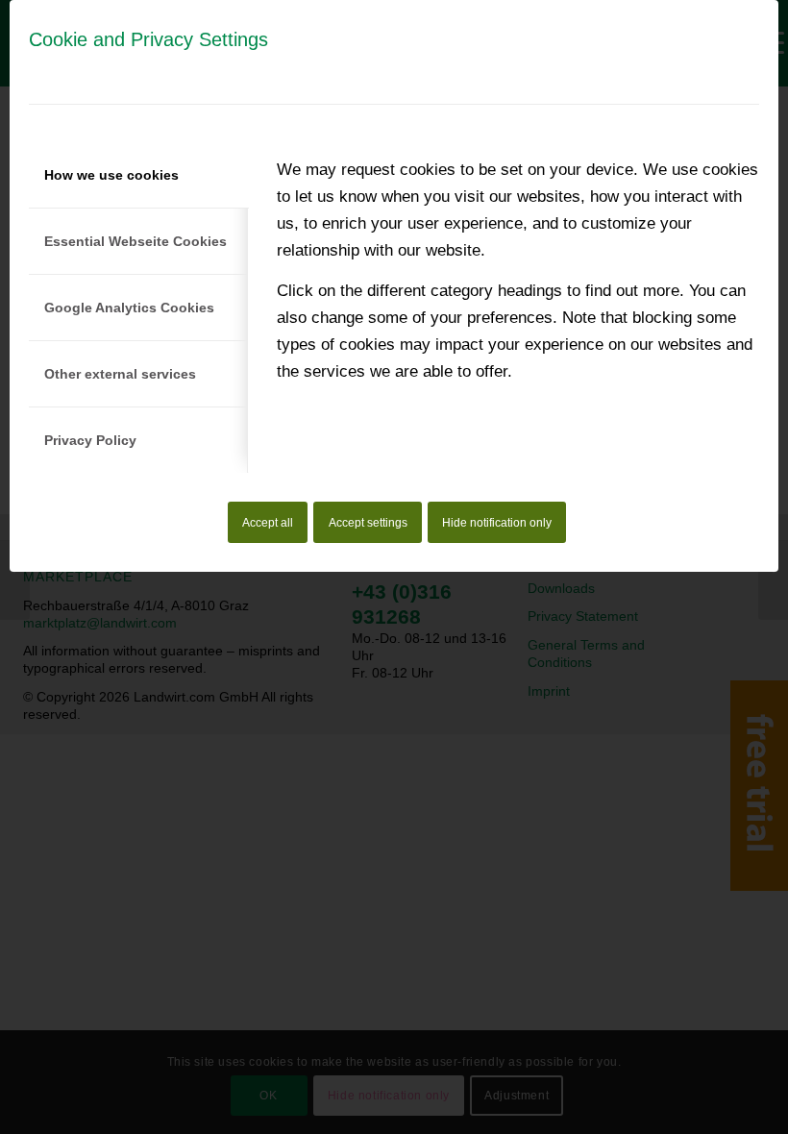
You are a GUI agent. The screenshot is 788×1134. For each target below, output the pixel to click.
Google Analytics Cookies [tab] (129, 307)
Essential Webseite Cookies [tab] (135, 241)
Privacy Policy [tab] (90, 440)
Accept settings (368, 523)
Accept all (267, 523)
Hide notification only (497, 523)
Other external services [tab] (120, 374)
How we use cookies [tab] (111, 175)
